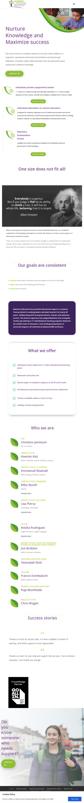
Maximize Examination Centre (23, 135)
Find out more (38, 101)
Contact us (14, 74)
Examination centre (54, 789)
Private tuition (21, 789)
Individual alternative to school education (38, 108)
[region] (42, 797)
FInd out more (38, 125)
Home (11, 789)
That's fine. (74, 799)
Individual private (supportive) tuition (35, 87)
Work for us (68, 789)
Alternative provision (36, 789)
